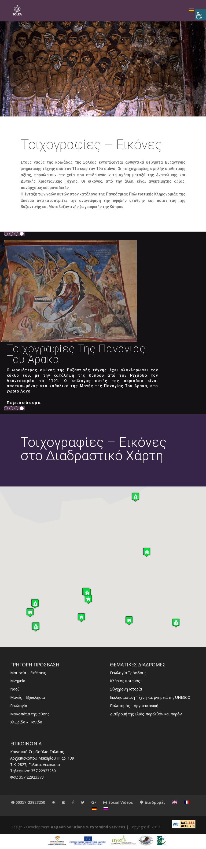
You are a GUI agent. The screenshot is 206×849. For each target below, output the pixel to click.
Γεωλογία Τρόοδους (128, 672)
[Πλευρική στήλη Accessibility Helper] (200, 14)
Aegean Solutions (68, 826)
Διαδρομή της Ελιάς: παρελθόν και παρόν (146, 713)
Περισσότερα (24, 402)
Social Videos (120, 802)
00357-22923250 (29, 802)
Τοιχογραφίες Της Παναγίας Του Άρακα (76, 354)
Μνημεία (17, 680)
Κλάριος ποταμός (125, 680)
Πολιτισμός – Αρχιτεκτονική (134, 705)
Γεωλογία (18, 705)
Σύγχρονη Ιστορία (126, 689)
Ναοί (14, 689)
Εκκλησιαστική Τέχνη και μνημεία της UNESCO (150, 697)
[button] (30, 612)
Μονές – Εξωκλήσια (27, 697)
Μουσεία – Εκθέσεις (28, 672)
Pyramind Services (107, 826)
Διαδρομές (154, 802)
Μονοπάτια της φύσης (29, 713)
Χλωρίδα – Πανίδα (26, 722)
